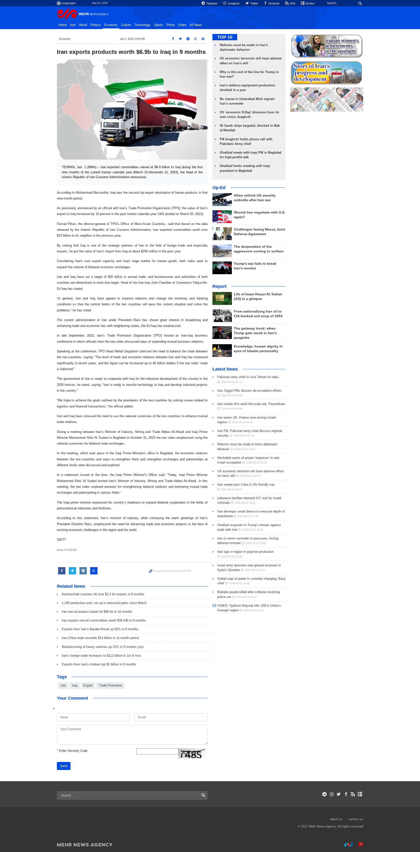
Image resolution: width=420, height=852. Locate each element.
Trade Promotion (110, 685)
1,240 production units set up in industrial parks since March (104, 603)
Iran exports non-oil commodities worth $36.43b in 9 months (104, 620)
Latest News (225, 369)
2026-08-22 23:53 (244, 449)
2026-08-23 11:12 (231, 382)
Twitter (254, 3)
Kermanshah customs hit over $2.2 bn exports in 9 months (103, 594)
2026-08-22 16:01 (255, 543)
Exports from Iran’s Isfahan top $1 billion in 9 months (99, 664)
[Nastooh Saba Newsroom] (346, 844)
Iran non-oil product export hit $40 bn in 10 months (97, 611)
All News (196, 25)
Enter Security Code (72, 751)
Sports (158, 25)
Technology (142, 25)
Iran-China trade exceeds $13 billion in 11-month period (100, 638)
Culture (126, 25)
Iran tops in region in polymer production (245, 552)
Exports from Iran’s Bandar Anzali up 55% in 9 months (100, 629)
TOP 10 (224, 37)
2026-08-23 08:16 (242, 422)
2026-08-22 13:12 (246, 597)
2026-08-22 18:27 (245, 502)
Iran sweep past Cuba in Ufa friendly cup (245, 484)
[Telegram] (325, 794)
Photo (170, 25)
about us (336, 819)
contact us (355, 819)
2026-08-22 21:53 (256, 462)
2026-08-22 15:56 (231, 556)
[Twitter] (339, 794)
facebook (274, 3)
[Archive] (360, 794)
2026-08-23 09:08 (231, 408)
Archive (310, 3)
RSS (292, 3)
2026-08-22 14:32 (239, 583)
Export (88, 685)
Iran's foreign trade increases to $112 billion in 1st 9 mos (101, 655)
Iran (73, 25)
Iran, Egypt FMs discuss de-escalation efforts (249, 390)
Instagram (233, 3)
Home (63, 25)
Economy (111, 25)
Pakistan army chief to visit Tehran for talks (248, 377)
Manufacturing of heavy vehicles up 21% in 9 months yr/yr (103, 647)
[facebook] (346, 794)
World (83, 25)
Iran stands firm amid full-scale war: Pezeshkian (251, 404)
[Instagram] (332, 794)
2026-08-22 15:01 (255, 570)
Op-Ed (219, 187)
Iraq (74, 685)
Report (219, 286)
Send (63, 766)
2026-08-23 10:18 (231, 395)
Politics (95, 25)
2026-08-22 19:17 (231, 489)
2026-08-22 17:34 (247, 516)
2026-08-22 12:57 (253, 610)
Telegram (211, 3)
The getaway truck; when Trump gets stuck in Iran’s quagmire (255, 333)
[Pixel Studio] (358, 844)
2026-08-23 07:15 (243, 435)
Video (182, 25)
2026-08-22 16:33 (252, 529)
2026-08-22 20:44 (249, 475)
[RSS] (353, 794)
